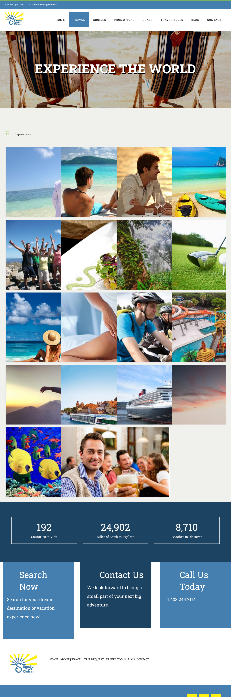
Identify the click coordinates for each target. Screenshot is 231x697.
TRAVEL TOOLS (116, 659)
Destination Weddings (53, 188)
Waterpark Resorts (219, 333)
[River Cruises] (115, 405)
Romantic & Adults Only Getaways (108, 188)
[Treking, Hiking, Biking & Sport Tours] (171, 333)
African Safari (219, 405)
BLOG (131, 659)
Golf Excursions (219, 260)
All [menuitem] (7, 134)
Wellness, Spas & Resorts (108, 333)
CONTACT (143, 659)
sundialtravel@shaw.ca (44, 4)
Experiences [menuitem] (22, 134)
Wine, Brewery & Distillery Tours (108, 468)
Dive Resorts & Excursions (53, 468)
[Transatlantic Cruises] (171, 405)
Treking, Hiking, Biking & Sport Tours (164, 333)
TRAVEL (76, 659)
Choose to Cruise (164, 188)
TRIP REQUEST (94, 659)
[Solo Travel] (60, 405)
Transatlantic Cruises (164, 405)
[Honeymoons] (60, 333)
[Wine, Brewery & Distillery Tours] (115, 468)
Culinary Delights (108, 260)
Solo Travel (53, 405)
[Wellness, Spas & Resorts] (115, 333)
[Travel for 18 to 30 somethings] (60, 260)
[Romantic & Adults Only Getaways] (115, 188)
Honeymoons (53, 333)
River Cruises (108, 405)
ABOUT (64, 659)
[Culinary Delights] (115, 260)
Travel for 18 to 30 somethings (53, 260)
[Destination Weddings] (60, 187)
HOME (54, 659)
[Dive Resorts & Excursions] (60, 468)
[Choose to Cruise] (171, 187)
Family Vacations (219, 188)
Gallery (121, 468)
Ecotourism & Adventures (164, 260)
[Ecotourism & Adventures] (171, 260)
